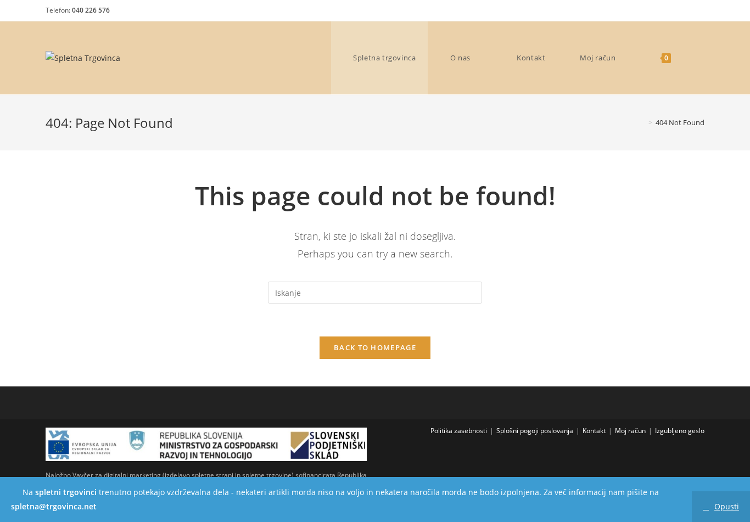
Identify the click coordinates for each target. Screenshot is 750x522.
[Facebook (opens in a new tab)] (659, 13)
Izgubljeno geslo (679, 430)
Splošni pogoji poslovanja (534, 430)
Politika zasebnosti (458, 430)
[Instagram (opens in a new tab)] (679, 13)
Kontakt (594, 430)
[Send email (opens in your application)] (696, 13)
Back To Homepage (375, 347)
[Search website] (698, 57)
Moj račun (630, 430)
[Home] (642, 122)
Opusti (726, 506)
